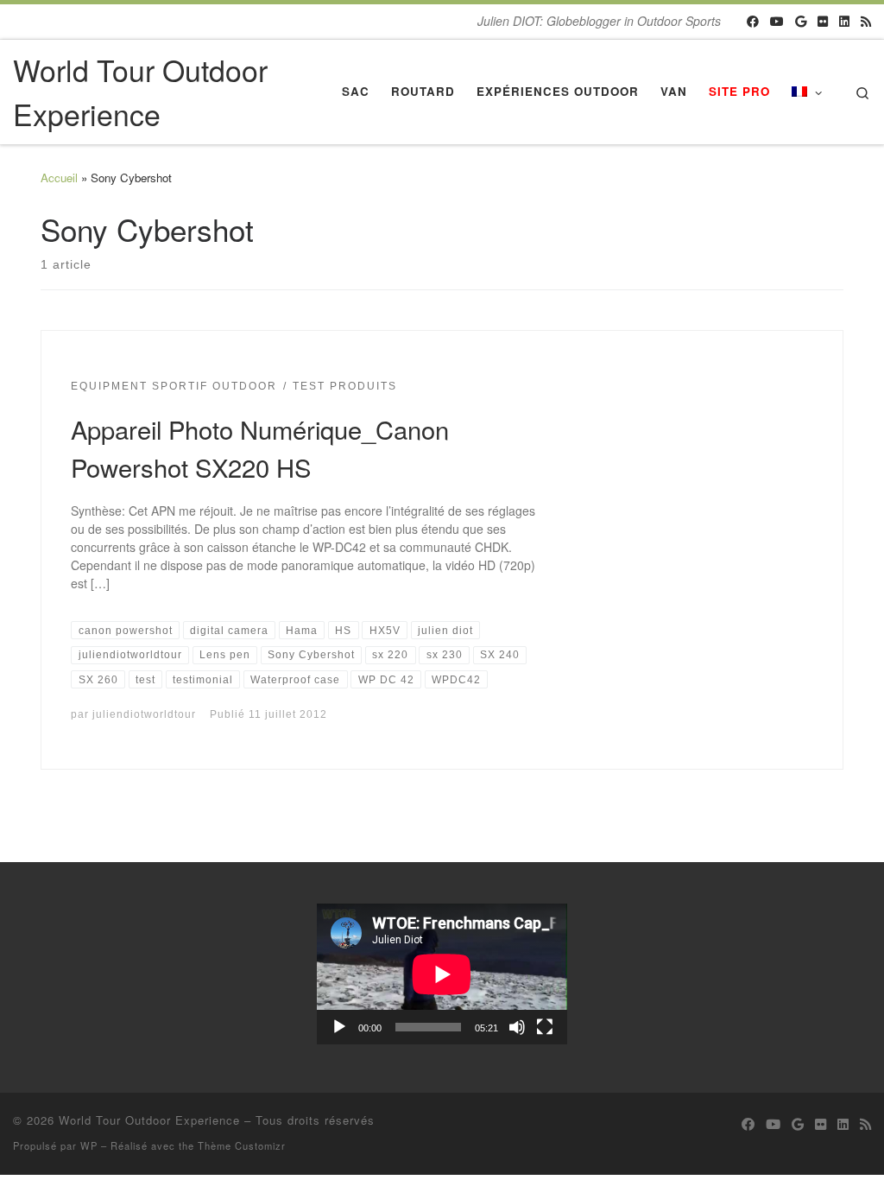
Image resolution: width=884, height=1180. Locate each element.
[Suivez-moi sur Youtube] (777, 21)
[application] (442, 974)
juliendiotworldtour (144, 714)
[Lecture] (339, 1027)
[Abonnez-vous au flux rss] (866, 21)
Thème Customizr (242, 1145)
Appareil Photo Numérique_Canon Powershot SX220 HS (260, 447)
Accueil (59, 177)
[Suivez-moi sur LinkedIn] (844, 21)
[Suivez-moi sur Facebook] (753, 21)
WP (89, 1145)
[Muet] (517, 1027)
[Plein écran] (544, 1027)
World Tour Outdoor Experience (149, 1120)
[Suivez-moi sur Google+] (800, 21)
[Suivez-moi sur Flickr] (823, 21)
